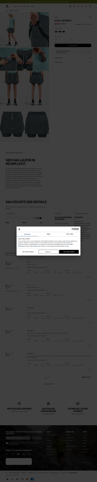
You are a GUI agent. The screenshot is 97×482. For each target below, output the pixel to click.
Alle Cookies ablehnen (28, 251)
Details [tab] (48, 234)
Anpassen (47, 251)
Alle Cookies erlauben (68, 251)
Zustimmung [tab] (27, 234)
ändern (36, 246)
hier (68, 246)
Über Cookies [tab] (69, 234)
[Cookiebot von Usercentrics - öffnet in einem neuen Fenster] (72, 229)
